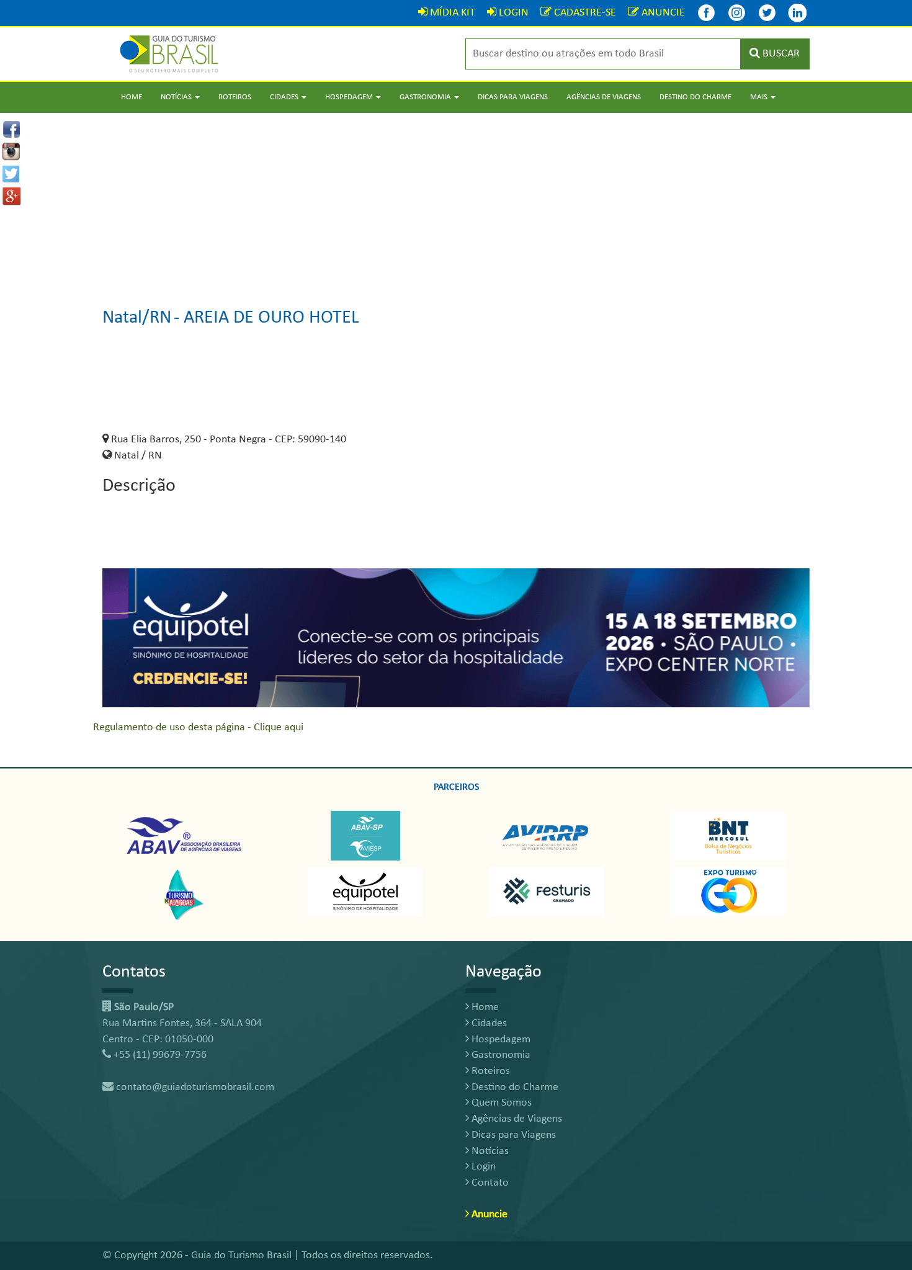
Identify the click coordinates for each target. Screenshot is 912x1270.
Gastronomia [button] (426, 97)
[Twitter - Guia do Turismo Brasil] (767, 13)
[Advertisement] (456, 200)
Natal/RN (136, 318)
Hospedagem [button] (350, 97)
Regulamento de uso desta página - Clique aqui (198, 727)
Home (131, 97)
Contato (489, 1183)
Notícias (489, 1151)
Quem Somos (500, 1103)
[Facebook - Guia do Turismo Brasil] (706, 13)
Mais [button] (759, 97)
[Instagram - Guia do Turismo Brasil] (736, 13)
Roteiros (234, 97)
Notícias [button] (177, 97)
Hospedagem (499, 1039)
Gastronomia (499, 1055)
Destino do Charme (695, 97)
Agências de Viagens (603, 97)
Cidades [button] (285, 97)
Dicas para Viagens (513, 97)
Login (482, 1167)
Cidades (488, 1023)
